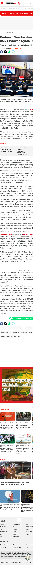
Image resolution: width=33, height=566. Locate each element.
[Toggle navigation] (2, 3)
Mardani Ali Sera (6, 234)
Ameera (2, 524)
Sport (17, 13)
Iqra (14, 526)
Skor (27, 524)
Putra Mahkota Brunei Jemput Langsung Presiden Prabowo (7, 149)
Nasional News (13, 32)
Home (1, 32)
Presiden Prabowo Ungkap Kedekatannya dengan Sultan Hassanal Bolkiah (22, 151)
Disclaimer (3, 547)
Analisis (15, 529)
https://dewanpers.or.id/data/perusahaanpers (14, 556)
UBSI (31, 13)
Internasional (24, 13)
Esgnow (2, 534)
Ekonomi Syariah (15, 9)
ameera (4, 9)
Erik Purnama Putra (15, 48)
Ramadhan (16, 536)
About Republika (4, 545)
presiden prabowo (5, 328)
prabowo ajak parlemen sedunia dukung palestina (13, 332)
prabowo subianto (18, 328)
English (28, 534)
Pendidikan (11, 13)
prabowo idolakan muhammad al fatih (10, 336)
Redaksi (15, 545)
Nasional (3, 13)
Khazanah (3, 526)
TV (1, 536)
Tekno (14, 531)
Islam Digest (29, 526)
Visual (14, 534)
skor (24, 9)
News (6, 32)
